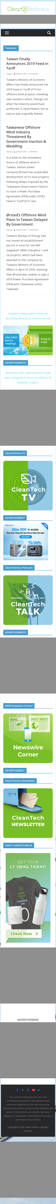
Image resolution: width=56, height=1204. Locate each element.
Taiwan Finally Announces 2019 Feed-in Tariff (27, 63)
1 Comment (32, 151)
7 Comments (32, 230)
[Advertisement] (28, 418)
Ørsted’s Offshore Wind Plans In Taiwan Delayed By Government (26, 219)
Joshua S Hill (21, 73)
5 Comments (32, 73)
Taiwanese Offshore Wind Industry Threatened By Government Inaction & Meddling (26, 136)
